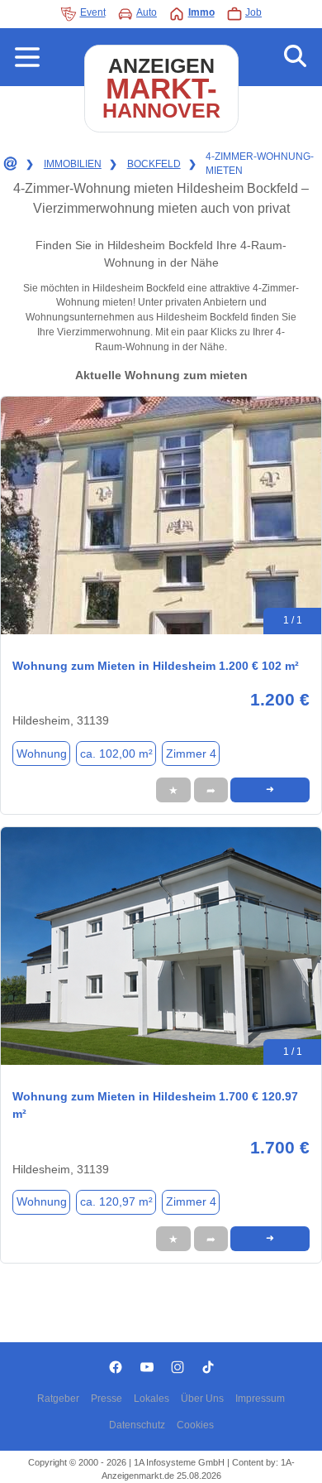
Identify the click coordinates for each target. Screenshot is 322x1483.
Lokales (151, 1398)
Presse (106, 1398)
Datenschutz (137, 1425)
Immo (201, 12)
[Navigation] (27, 57)
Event (93, 12)
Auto (146, 12)
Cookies (195, 1425)
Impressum (260, 1398)
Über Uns (202, 1398)
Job (253, 12)
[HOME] (9, 164)
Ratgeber (58, 1398)
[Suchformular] (295, 57)
